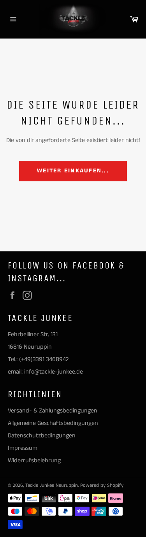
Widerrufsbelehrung (34, 460)
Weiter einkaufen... (73, 171)
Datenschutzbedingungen (42, 435)
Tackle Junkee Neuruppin (51, 485)
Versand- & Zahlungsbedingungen (52, 410)
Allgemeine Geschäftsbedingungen (53, 423)
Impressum (22, 448)
